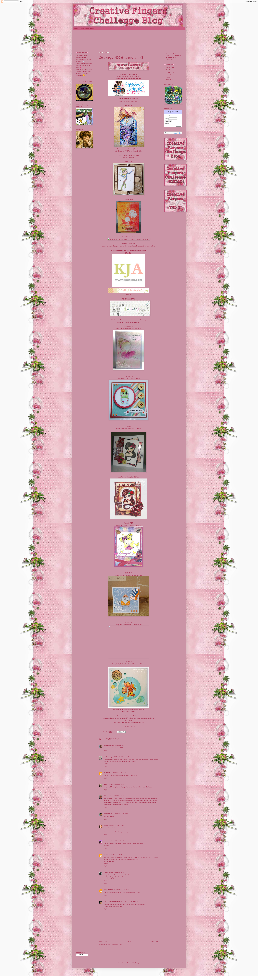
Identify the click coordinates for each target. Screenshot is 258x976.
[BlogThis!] (120, 732)
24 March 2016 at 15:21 (121, 889)
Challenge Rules (87, 28)
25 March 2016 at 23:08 (130, 901)
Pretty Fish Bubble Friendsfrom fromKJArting (130, 664)
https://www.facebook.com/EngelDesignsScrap (128, 722)
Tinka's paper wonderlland (113, 901)
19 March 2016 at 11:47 (120, 813)
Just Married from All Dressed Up (131, 575)
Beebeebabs (108, 813)
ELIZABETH (170, 72)
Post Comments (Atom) (115, 944)
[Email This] (118, 732)
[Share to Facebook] (123, 732)
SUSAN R (128, 573)
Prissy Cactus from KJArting (130, 378)
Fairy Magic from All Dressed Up (130, 525)
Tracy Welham (108, 889)
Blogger (137, 963)
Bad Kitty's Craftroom (110, 879)
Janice (106, 841)
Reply (105, 750)
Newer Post (103, 941)
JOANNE (128, 426)
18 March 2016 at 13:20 (118, 772)
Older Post (154, 941)
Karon (106, 745)
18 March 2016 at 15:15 (116, 784)
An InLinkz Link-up (128, 727)
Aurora (106, 854)
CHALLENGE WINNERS (174, 55)
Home (76, 28)
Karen (106, 825)
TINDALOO (128, 662)
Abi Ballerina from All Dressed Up (130, 328)
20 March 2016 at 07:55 (116, 841)
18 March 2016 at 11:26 (116, 745)
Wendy (106, 784)
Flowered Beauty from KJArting (131, 428)
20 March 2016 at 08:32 (116, 854)
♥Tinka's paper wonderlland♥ (113, 906)
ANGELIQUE (128, 326)
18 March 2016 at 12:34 (122, 757)
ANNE (168, 70)
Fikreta (106, 872)
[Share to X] (121, 732)
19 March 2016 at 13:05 (116, 825)
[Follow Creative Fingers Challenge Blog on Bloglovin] (173, 134)
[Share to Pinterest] (125, 732)
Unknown (107, 772)
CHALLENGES (170, 53)
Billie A (106, 796)
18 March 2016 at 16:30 (116, 796)
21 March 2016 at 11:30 (116, 872)
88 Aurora (129, 105)
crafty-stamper (109, 757)
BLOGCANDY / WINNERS (171, 58)
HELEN (168, 74)
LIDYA (129, 474)
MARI (168, 77)
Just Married (124, 624)
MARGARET (128, 523)
